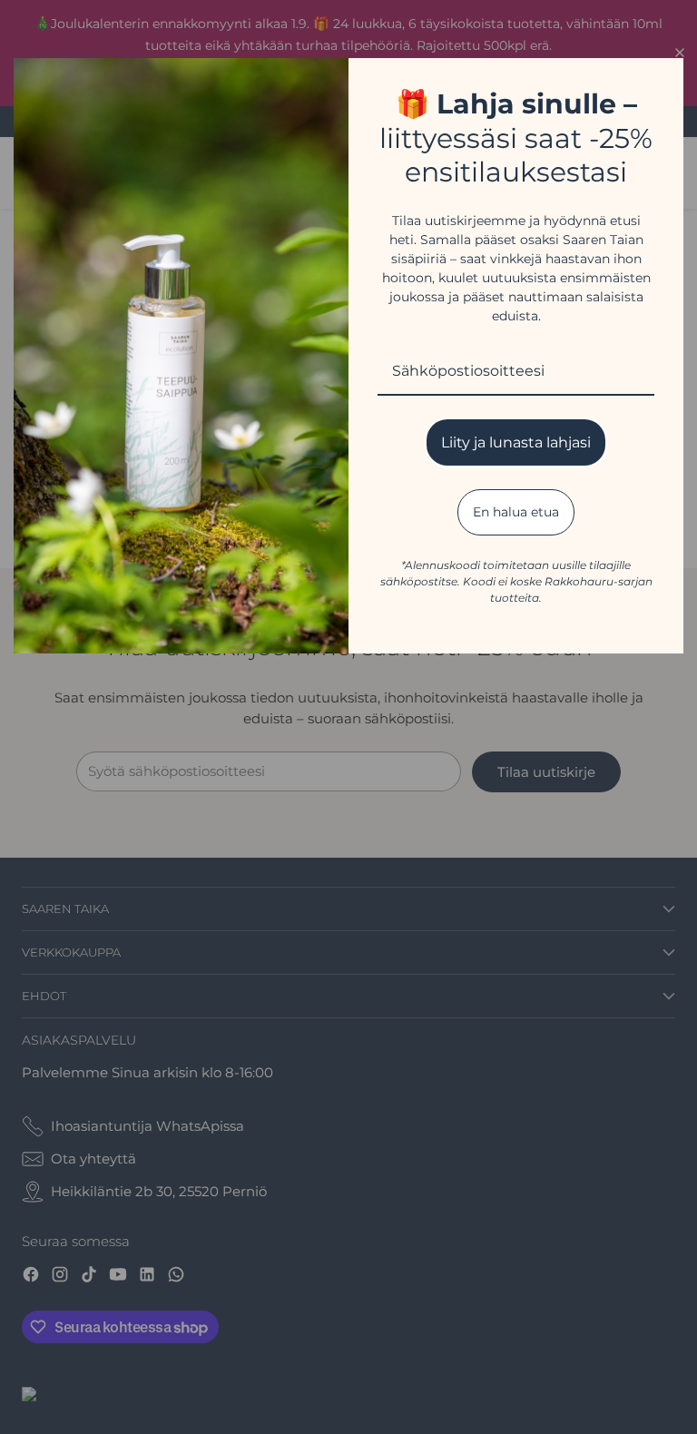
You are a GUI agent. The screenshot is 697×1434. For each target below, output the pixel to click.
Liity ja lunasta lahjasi (516, 442)
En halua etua (516, 512)
